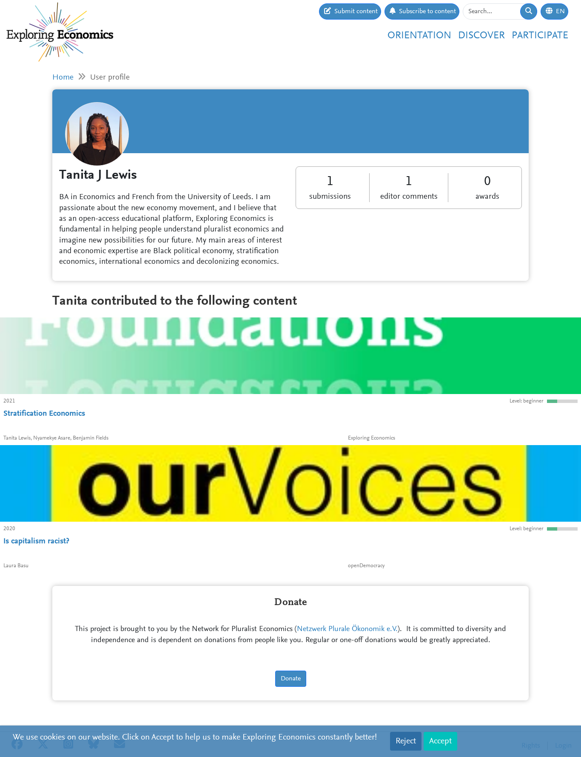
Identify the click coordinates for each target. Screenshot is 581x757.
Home (63, 78)
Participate (540, 36)
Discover (481, 36)
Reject (406, 741)
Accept (440, 741)
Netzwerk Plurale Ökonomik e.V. (347, 629)
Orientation (419, 36)
